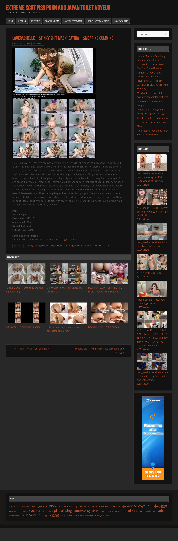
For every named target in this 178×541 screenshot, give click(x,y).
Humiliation (118, 506)
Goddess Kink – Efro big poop (103, 326)
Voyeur (83, 515)
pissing (66, 510)
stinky (77, 245)
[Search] (166, 34)
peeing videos (48, 511)
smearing (69, 245)
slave (142, 511)
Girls (93, 506)
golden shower (102, 506)
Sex (115, 511)
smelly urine (151, 511)
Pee (31, 510)
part (26, 511)
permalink (103, 245)
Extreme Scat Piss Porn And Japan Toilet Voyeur (58, 8)
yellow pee (104, 515)
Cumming (29, 245)
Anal (16, 506)
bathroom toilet (28, 506)
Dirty (57, 506)
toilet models (14, 515)
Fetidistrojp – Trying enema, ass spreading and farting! (99, 350)
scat (102, 510)
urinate (62, 516)
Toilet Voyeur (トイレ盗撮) (39, 515)
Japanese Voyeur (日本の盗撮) (145, 506)
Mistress (12, 511)
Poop (76, 511)
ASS (20, 506)
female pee (74, 506)
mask (56, 245)
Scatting (38, 43)
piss (57, 510)
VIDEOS (76, 515)
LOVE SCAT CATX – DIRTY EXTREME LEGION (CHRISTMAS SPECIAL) (152, 84)
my (23, 511)
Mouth (18, 511)
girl (88, 506)
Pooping (85, 511)
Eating (37, 245)
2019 (11, 506)
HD (111, 506)
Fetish (83, 506)
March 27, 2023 (22, 43)
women (96, 515)
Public (94, 511)
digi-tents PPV (45, 506)
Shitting (135, 511)
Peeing (39, 511)
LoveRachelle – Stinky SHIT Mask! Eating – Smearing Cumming (44, 239)
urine (69, 515)
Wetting (89, 516)
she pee (121, 511)
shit (62, 245)
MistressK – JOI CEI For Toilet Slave (31, 348)
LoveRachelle (47, 245)
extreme (65, 506)
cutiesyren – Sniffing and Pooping (23, 326)
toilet (161, 510)
